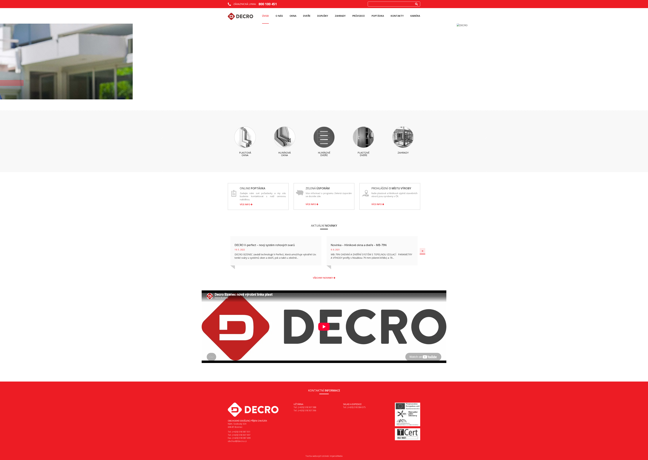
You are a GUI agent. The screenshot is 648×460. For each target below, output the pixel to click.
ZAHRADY (340, 15)
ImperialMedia (336, 456)
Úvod (265, 15)
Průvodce (358, 15)
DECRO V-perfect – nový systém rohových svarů (265, 245)
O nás (279, 15)
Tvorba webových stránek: (317, 456)
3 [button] (331, 96)
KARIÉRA (415, 15)
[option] (324, 25)
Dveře (306, 15)
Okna (293, 15)
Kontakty (397, 15)
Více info (245, 204)
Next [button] (422, 251)
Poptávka (378, 15)
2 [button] (327, 96)
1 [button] (323, 96)
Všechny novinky (323, 277)
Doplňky (322, 15)
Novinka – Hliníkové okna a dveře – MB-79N (359, 245)
